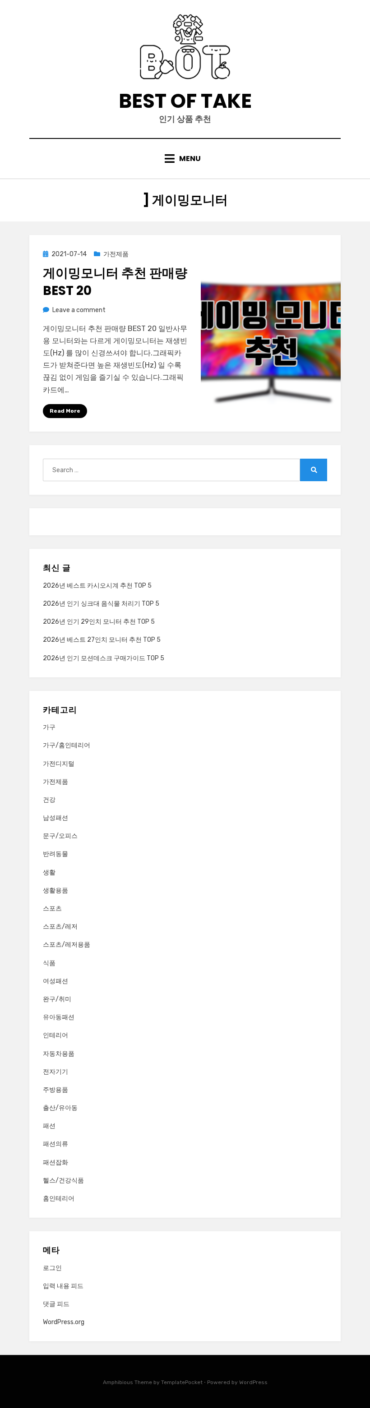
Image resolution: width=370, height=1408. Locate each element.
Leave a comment (79, 310)
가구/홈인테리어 (66, 745)
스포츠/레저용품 (66, 944)
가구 (49, 727)
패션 (49, 1126)
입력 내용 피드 (63, 1286)
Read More (65, 411)
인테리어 (55, 1035)
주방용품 (55, 1090)
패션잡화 (55, 1162)
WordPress (253, 1382)
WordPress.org (63, 1322)
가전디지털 (58, 764)
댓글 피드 (56, 1304)
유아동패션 (58, 1017)
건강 (49, 800)
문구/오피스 (60, 836)
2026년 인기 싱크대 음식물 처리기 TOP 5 (101, 603)
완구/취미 (57, 999)
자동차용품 (58, 1054)
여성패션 (55, 981)
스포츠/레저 (60, 926)
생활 (49, 872)
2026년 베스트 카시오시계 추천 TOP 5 (97, 585)
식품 (49, 963)
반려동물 (55, 854)
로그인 (52, 1268)
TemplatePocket (182, 1382)
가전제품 (116, 254)
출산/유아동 (60, 1108)
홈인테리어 (58, 1198)
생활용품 (55, 890)
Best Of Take (185, 101)
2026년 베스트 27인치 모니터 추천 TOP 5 (102, 640)
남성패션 (55, 818)
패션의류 (55, 1144)
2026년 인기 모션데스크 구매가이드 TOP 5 (103, 658)
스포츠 (52, 908)
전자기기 (55, 1072)
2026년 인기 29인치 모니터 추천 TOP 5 (99, 622)
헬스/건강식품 (63, 1180)
